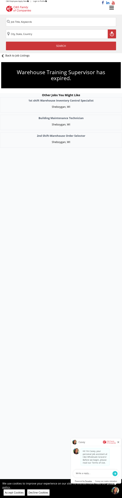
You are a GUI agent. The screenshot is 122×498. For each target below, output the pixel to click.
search (61, 46)
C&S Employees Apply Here (16, 1)
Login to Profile (39, 1)
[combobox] (61, 21)
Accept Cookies (14, 492)
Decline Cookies (38, 492)
